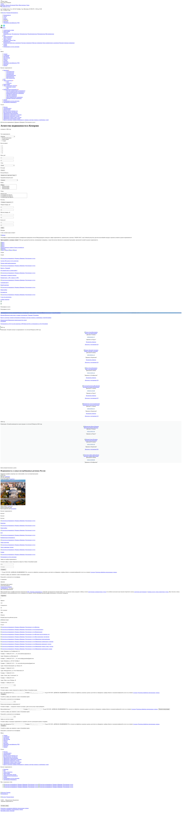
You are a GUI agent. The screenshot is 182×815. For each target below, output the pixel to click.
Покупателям (6, 57)
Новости (5, 59)
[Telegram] (4, 26)
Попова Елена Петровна (91, 440)
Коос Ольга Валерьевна (91, 369)
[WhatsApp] (2, 26)
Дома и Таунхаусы (7, 36)
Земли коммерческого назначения (51, 42)
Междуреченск (22, 5)
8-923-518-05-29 (91, 444)
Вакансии (5, 64)
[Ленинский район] (9, 188)
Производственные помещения (66, 42)
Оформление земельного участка (11, 116)
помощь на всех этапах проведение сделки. (158, 591)
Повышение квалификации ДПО (11, 22)
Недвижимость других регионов (11, 46)
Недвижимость (7, 15)
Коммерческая (6, 41)
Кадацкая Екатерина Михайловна (91, 387)
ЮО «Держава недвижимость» (35, 591)
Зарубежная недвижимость (9, 102)
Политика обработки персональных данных (106, 572)
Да (1, 3)
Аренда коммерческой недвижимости (15, 92)
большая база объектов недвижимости (6, 587)
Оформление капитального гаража (11, 118)
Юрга (17, 5)
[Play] (91, 620)
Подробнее (7, 476)
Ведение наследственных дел (10, 111)
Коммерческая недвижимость (10, 89)
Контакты (5, 21)
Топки (27, 5)
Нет (3, 3)
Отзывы (5, 60)
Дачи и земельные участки (9, 85)
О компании (6, 55)
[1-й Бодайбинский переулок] (14, 196)
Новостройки (6, 31)
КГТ (4, 35)
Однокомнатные (7, 34)
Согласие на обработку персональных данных (12, 809)
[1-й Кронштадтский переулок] (14, 197)
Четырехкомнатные (11, 75)
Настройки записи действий (7, 810)
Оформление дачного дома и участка (12, 117)
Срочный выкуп (7, 108)
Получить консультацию (164, 709)
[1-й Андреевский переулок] (14, 194)
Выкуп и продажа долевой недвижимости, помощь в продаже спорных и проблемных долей (26, 119)
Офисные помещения (37, 42)
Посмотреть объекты (91, 359)
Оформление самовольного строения (12, 114)
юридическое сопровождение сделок (97, 591)
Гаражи (5, 44)
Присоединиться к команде (7, 247)
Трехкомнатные (10, 74)
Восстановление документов (10, 112)
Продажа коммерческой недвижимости (15, 90)
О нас (4, 17)
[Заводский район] (9, 186)
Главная (5, 54)
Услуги (5, 16)
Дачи (14, 40)
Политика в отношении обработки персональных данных (15, 808)
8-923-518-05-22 (91, 373)
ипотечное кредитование (140, 591)
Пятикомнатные (41, 34)
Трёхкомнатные (23, 34)
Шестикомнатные (49, 34)
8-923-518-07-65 (91, 431)
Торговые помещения (26, 42)
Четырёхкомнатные (32, 34)
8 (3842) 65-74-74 (6, 6)
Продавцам (6, 56)
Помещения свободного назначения (12, 42)
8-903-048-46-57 (91, 408)
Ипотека (5, 107)
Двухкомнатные (15, 34)
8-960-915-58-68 (91, 390)
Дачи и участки (7, 39)
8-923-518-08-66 (91, 459)
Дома (4, 37)
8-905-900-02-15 (91, 355)
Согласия (92, 572)
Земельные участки (8, 40)
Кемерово (3, 5)
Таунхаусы (8, 37)
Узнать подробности (19, 247)
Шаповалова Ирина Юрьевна (91, 427)
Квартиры (5, 32)
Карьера (5, 19)
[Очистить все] (14, 193)
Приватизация (6, 109)
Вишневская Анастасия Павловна (91, 405)
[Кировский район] (9, 187)
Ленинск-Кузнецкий (10, 5)
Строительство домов (8, 30)
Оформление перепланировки (10, 113)
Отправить (3, 694)
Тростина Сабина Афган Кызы (91, 456)
